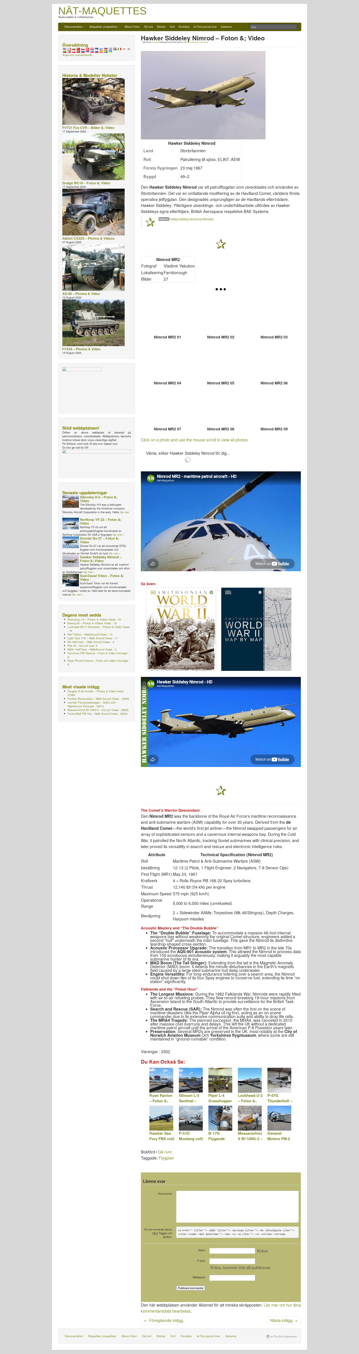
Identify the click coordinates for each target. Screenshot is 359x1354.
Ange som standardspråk (77, 55)
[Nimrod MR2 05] (221, 361)
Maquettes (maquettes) (104, 26)
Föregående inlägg (163, 1320)
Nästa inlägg (284, 1320)
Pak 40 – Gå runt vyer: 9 (82, 646)
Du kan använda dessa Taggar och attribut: (158, 1233)
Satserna (226, 26)
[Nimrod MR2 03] (274, 315)
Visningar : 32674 (93, 704)
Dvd (172, 26)
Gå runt (148, 26)
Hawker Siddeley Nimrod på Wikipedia (192, 219)
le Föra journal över (205, 26)
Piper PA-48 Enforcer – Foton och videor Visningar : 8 (99, 662)
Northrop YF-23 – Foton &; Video (101, 521)
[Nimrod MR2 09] (274, 407)
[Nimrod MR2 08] (221, 407)
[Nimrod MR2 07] (167, 407)
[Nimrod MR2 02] (221, 315)
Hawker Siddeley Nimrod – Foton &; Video (101, 559)
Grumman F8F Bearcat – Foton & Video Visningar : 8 (98, 655)
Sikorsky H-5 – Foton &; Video (98, 499)
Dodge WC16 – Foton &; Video (86, 183)
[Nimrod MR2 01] (167, 315)
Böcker (161, 26)
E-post (201, 1260)
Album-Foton (132, 26)
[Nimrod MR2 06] (274, 361)
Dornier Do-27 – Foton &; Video (99, 540)
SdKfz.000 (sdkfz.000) (191, 42)
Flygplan (166, 1158)
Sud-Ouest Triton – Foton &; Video (102, 577)
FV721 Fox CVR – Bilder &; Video (88, 127)
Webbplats (199, 1277)
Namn (201, 1250)
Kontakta (184, 26)
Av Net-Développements (283, 1336)
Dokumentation (73, 26)
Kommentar (165, 1193)
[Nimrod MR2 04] (167, 361)
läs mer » (118, 534)
